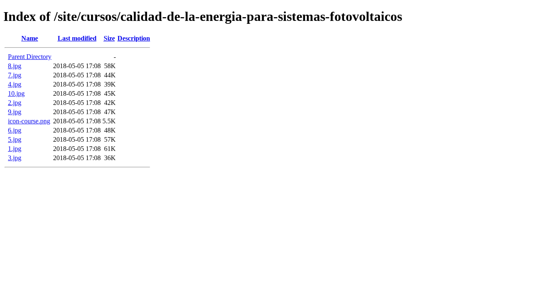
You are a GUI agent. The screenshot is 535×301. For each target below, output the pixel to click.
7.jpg (14, 75)
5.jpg (14, 139)
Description (133, 38)
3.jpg (14, 157)
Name (29, 38)
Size (109, 38)
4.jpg (14, 84)
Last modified (77, 38)
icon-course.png (29, 121)
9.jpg (14, 111)
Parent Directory (29, 56)
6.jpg (14, 130)
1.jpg (14, 148)
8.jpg (14, 65)
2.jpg (14, 102)
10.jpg (16, 93)
